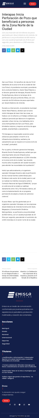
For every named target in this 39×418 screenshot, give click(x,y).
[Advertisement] (19, 236)
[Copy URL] (22, 50)
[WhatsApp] (13, 50)
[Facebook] (4, 50)
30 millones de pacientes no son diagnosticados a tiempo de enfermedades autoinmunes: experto (10, 275)
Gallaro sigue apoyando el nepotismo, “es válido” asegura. (17, 377)
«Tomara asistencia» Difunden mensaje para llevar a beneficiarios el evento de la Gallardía (19, 366)
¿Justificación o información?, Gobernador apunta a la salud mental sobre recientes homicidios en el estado (18, 359)
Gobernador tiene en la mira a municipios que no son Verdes (19, 371)
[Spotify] (19, 405)
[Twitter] (9, 50)
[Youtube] (29, 405)
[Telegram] (18, 50)
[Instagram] (15, 405)
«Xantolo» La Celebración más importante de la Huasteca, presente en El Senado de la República (28, 275)
